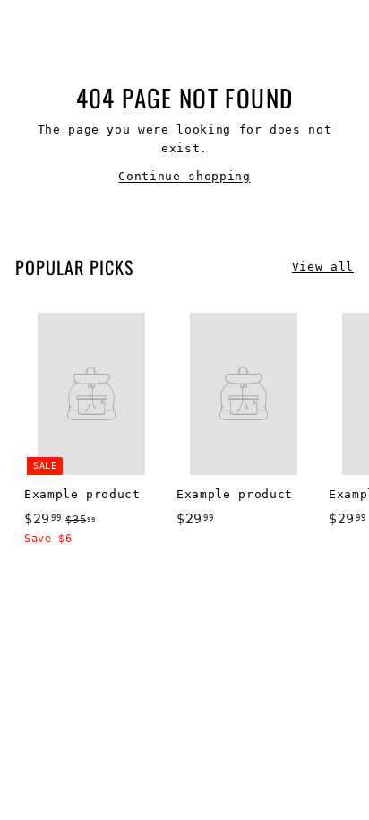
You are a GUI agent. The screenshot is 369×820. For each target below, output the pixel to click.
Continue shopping (184, 176)
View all (323, 266)
